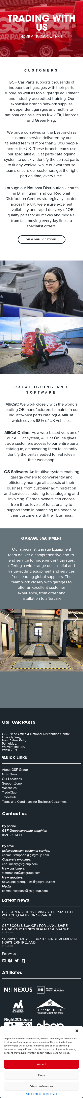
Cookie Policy (33, 1094)
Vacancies (9, 788)
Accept (41, 1064)
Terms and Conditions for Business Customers (34, 801)
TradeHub (9, 797)
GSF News (10, 774)
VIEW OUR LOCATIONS (41, 239)
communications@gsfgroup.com (25, 890)
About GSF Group (15, 769)
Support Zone (12, 783)
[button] (77, 1031)
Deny (41, 1075)
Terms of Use (50, 1094)
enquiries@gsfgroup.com (20, 864)
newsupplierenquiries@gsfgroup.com (28, 881)
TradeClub (9, 792)
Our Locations (12, 779)
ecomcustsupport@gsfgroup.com (25, 855)
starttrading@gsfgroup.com (21, 872)
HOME (25, 36)
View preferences (41, 1086)
